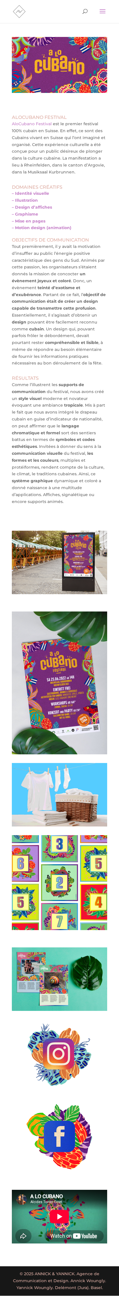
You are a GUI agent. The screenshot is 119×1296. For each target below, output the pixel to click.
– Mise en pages (28, 221)
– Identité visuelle (30, 193)
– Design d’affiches (32, 207)
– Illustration (25, 200)
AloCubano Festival (32, 123)
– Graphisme (25, 214)
